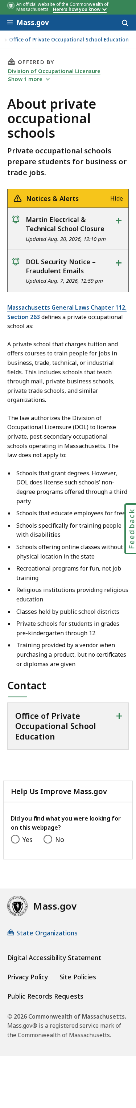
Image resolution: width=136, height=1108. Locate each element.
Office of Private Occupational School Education (69, 40)
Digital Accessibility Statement (54, 957)
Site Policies (77, 976)
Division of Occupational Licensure (54, 70)
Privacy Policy (27, 976)
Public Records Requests (45, 996)
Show (25, 78)
